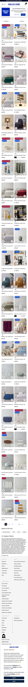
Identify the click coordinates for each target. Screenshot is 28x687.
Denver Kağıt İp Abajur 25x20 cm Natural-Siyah (20, 110)
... (15, 524)
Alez (19, 532)
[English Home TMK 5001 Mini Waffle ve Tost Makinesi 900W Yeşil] (20, 371)
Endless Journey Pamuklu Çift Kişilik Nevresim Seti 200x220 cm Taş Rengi (7, 110)
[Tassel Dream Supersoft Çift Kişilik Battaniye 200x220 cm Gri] (7, 235)
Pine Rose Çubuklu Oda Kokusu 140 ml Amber (7, 223)
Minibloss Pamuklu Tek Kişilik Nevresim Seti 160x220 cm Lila (20, 404)
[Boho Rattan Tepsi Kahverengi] (7, 439)
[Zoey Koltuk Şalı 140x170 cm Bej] (7, 348)
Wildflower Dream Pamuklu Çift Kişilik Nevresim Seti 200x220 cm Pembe (20, 87)
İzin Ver (23, 14)
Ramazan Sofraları (5, 605)
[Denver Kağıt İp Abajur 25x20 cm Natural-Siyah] (20, 99)
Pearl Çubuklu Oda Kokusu (7, 42)
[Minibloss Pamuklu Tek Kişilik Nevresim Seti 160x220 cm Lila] (20, 394)
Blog (3, 575)
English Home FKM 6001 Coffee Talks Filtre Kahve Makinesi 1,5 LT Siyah (20, 268)
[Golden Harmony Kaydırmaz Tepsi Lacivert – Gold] (7, 484)
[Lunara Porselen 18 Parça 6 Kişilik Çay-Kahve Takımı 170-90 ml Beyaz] (20, 462)
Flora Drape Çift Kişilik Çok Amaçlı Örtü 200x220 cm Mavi (7, 64)
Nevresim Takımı (6, 532)
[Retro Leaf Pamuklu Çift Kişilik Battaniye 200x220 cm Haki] (20, 167)
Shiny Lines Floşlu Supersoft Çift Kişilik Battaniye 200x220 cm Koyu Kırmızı (20, 200)
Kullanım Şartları (17, 563)
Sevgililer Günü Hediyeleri (7, 601)
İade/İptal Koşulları (18, 566)
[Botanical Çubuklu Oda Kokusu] (20, 145)
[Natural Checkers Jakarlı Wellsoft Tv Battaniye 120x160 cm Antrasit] (20, 122)
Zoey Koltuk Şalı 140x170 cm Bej (7, 359)
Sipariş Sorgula (17, 575)
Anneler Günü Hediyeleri (7, 607)
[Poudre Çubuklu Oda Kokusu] (20, 416)
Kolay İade (16, 573)
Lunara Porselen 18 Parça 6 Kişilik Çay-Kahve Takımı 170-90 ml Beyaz (20, 472)
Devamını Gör (5, 555)
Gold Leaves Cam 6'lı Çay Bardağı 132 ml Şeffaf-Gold (20, 495)
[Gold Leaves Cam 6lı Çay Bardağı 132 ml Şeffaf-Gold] (20, 484)
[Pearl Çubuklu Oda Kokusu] (7, 31)
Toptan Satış (4, 573)
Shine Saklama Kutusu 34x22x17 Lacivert (7, 427)
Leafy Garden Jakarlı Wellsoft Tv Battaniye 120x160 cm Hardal (20, 291)
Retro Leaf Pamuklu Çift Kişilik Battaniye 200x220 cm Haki (20, 178)
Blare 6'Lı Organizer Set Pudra (20, 64)
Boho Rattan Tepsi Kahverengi (7, 449)
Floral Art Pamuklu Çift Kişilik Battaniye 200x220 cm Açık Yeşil (7, 314)
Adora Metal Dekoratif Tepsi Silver (7, 155)
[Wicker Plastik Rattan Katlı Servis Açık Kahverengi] (20, 507)
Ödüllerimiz (4, 563)
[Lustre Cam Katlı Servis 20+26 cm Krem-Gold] (20, 439)
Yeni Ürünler (4, 585)
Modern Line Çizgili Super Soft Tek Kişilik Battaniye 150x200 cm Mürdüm (7, 336)
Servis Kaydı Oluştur (18, 577)
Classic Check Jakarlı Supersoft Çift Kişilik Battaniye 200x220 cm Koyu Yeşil (7, 87)
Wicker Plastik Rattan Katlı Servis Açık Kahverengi (20, 517)
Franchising (4, 570)
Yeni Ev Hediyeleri (5, 588)
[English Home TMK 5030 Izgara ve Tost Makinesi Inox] (20, 31)
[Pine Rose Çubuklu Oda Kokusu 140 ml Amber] (7, 213)
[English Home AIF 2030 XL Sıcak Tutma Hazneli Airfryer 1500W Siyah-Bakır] (20, 213)
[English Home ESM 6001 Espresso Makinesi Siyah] (7, 258)
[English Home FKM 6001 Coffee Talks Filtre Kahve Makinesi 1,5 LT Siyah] (20, 258)
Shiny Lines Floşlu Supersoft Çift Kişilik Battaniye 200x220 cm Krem (7, 200)
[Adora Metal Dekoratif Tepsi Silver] (7, 145)
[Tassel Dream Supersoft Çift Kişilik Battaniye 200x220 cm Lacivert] (7, 394)
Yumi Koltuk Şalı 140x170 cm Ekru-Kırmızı (20, 336)
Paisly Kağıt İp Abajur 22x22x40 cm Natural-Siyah (7, 132)
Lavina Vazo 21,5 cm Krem (20, 246)
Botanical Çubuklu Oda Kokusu (20, 155)
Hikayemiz (4, 561)
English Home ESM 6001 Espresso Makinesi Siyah (7, 268)
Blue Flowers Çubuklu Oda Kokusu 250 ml (7, 178)
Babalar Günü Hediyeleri (7, 612)
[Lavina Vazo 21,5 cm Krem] (20, 235)
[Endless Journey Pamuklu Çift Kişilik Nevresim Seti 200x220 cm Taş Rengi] (7, 99)
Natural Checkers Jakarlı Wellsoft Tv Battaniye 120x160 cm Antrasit (20, 132)
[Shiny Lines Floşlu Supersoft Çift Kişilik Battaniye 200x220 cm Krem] (7, 190)
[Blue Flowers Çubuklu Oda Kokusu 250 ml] (7, 167)
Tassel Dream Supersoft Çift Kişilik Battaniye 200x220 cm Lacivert (7, 404)
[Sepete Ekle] (3, 37)
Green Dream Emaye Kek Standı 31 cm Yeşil (7, 517)
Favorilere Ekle (12, 37)
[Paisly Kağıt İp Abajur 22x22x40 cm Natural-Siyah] (7, 122)
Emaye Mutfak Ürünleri (6, 592)
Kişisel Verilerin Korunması (19, 561)
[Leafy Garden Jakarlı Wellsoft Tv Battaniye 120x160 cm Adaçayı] (7, 281)
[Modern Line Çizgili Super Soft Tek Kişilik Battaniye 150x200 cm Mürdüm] (7, 326)
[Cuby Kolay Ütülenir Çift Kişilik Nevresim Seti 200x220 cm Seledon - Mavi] (20, 348)
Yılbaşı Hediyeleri (5, 598)
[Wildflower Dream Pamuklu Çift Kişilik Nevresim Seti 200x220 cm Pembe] (20, 77)
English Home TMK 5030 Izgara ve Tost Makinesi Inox (20, 42)
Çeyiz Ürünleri (5, 583)
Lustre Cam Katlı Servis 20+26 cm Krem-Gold (20, 449)
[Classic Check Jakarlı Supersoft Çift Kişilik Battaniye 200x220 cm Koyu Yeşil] (7, 77)
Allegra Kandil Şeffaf (6, 381)
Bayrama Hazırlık (5, 610)
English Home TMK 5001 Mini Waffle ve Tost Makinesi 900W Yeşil (20, 381)
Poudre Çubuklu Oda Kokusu (20, 427)
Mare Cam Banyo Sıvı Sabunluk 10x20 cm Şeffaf (20, 314)
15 (19, 524)
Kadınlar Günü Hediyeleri (7, 603)
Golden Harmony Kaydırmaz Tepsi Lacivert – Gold (7, 495)
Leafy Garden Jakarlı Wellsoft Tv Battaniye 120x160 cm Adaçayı (7, 291)
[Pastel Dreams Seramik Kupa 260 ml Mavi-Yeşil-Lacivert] (7, 462)
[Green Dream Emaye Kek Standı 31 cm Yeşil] (7, 507)
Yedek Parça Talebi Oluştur (19, 579)
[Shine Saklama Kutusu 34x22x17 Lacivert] (7, 416)
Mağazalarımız (5, 568)
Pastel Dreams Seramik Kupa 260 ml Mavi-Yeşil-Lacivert (7, 472)
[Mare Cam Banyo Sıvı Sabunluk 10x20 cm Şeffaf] (20, 303)
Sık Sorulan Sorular (18, 570)
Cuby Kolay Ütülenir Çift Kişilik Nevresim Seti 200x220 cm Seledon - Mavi (20, 359)
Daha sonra (16, 14)
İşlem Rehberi (17, 568)
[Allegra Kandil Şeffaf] (7, 371)
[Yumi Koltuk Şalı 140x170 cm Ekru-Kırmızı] (20, 326)
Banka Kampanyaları (18, 620)
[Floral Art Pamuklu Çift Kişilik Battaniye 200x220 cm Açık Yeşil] (7, 303)
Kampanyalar (16, 618)
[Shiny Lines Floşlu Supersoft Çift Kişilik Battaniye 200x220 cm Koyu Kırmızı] (20, 190)
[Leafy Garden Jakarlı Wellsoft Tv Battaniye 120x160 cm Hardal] (20, 281)
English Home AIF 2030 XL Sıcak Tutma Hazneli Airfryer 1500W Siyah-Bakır (20, 223)
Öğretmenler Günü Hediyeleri (5, 595)
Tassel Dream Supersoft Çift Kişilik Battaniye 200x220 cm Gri (7, 246)
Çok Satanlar (4, 590)
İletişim (3, 566)
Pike (14, 532)
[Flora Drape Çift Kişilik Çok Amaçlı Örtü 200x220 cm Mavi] (7, 54)
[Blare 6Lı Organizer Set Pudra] (20, 54)
